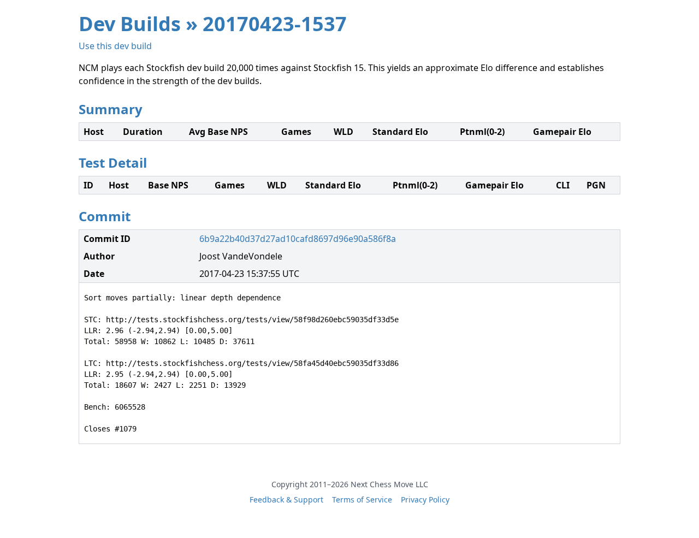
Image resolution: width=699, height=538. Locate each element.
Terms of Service (362, 499)
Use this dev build (115, 46)
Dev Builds (130, 23)
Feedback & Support (286, 499)
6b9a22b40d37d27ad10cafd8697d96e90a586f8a (297, 239)
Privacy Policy (425, 499)
